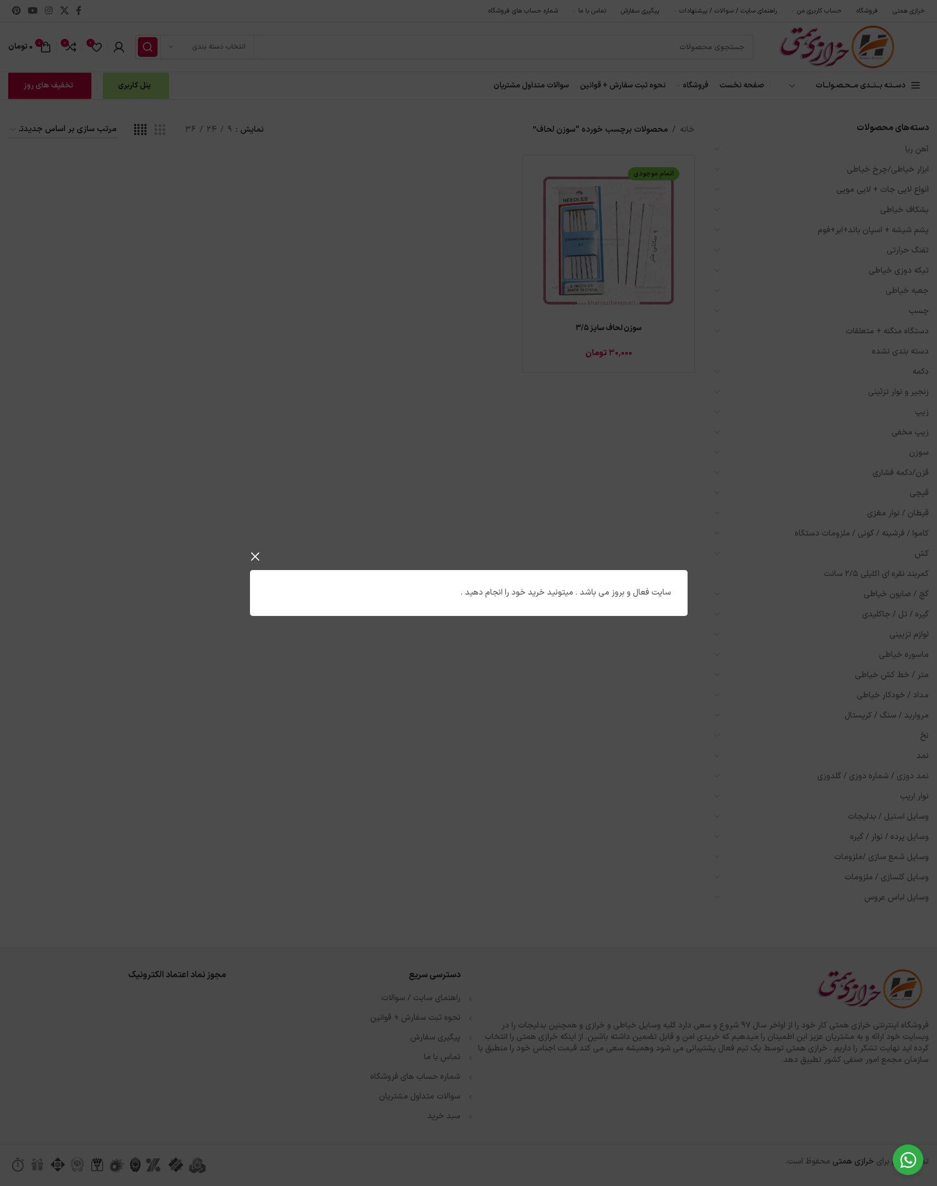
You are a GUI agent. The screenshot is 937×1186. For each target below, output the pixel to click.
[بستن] (255, 556)
